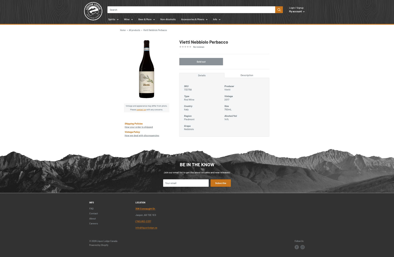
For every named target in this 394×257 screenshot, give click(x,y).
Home (123, 30)
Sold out (201, 61)
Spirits (111, 19)
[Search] (279, 9)
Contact (93, 213)
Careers (93, 223)
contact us (141, 109)
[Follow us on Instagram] (302, 247)
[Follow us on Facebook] (297, 247)
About (92, 218)
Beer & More (145, 19)
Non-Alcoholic (168, 19)
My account (295, 11)
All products (134, 30)
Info (215, 19)
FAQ (91, 208)
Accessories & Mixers (192, 19)
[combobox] (191, 9)
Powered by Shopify (98, 245)
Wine (127, 19)
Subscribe (220, 183)
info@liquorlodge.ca (146, 227)
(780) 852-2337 (143, 221)
